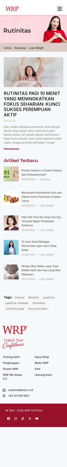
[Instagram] (16, 418)
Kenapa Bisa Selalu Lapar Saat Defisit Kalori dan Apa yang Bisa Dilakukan (40, 270)
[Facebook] (9, 418)
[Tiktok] (23, 418)
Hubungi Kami (43, 374)
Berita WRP (42, 362)
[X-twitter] (30, 418)
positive (48, 297)
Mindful (34, 297)
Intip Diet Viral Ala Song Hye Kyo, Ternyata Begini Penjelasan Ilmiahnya (41, 221)
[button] (59, 8)
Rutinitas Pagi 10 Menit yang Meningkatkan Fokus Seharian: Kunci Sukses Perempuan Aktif (32, 104)
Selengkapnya (11, 148)
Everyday (45, 179)
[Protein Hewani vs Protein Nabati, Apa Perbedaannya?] (11, 180)
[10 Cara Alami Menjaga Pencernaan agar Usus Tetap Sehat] (11, 254)
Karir (37, 368)
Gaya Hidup (42, 356)
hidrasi (19, 297)
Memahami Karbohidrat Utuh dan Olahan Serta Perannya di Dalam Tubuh (41, 196)
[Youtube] (37, 418)
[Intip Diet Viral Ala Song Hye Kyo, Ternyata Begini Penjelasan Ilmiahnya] (11, 229)
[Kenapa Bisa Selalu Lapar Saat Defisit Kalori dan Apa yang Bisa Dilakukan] (11, 278)
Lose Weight (47, 205)
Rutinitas (39, 303)
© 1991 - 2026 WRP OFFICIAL (24, 410)
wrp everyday (37, 308)
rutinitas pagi (15, 308)
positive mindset (17, 303)
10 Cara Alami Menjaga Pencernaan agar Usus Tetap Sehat (39, 245)
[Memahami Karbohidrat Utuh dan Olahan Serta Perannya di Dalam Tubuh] (11, 204)
